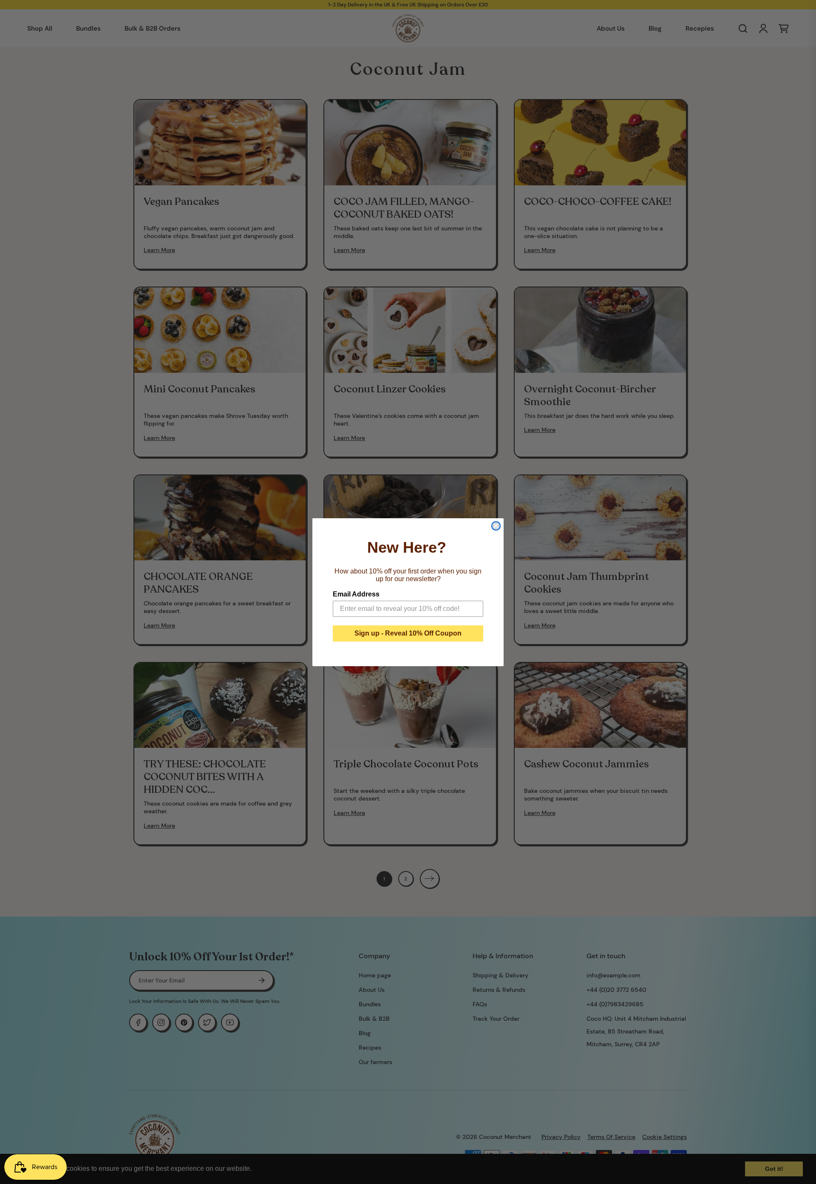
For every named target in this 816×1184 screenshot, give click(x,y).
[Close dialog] (496, 526)
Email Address (356, 594)
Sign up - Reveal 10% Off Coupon (408, 633)
